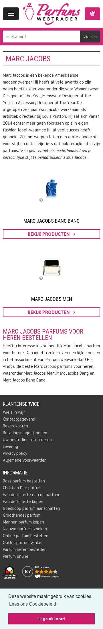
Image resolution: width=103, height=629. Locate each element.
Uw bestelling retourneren (27, 439)
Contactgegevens (19, 419)
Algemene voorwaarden (25, 460)
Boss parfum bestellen (24, 481)
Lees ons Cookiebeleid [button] (32, 604)
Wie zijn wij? (14, 412)
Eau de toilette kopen (23, 501)
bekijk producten (49, 234)
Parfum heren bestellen (25, 549)
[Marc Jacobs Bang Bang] (51, 190)
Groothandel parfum (21, 515)
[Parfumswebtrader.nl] (51, 13)
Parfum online (15, 556)
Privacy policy (15, 453)
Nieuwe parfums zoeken (25, 528)
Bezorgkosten (15, 426)
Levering (10, 446)
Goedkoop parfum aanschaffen (31, 508)
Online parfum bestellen (25, 535)
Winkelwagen (92, 13)
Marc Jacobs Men (51, 299)
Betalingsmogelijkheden (25, 432)
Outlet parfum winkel (23, 542)
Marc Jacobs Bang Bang (51, 221)
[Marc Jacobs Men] (51, 268)
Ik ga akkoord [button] (51, 618)
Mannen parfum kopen (23, 522)
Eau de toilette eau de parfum (31, 494)
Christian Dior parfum (22, 487)
